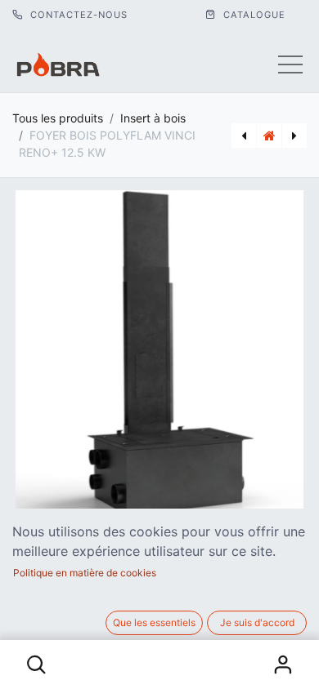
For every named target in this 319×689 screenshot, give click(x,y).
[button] (36, 664)
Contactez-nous (77, 14)
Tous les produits (57, 118)
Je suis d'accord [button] (257, 622)
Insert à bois (153, 118)
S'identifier (283, 664)
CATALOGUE (252, 14)
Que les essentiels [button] (154, 622)
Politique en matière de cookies (84, 573)
